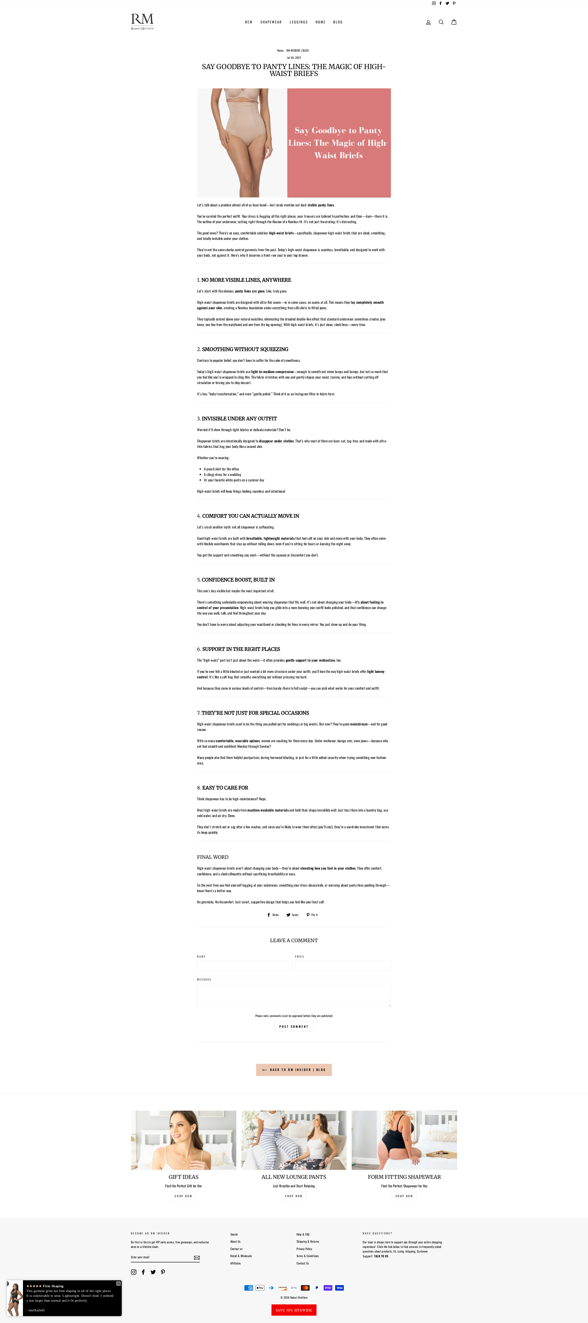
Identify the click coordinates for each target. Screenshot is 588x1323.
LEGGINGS (299, 21)
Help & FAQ (303, 1234)
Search (234, 1234)
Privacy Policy (304, 1249)
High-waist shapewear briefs (216, 868)
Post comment (294, 1026)
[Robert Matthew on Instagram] (133, 1272)
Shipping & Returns (308, 1241)
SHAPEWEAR (271, 21)
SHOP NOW (183, 1196)
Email (300, 956)
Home (280, 50)
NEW (249, 21)
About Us (235, 1241)
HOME (321, 21)
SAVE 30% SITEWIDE (294, 1310)
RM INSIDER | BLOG (297, 50)
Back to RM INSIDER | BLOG (297, 1069)
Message (204, 979)
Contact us (236, 1249)
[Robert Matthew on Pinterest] (163, 1272)
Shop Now (404, 1196)
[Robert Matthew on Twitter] (153, 1272)
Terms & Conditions (308, 1256)
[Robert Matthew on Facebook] (143, 1272)
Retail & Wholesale (241, 1256)
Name (201, 956)
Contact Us (303, 1263)
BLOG (338, 21)
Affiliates (235, 1263)
